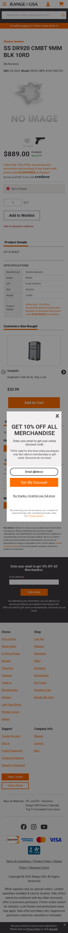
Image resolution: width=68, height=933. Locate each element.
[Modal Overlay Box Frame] (34, 466)
